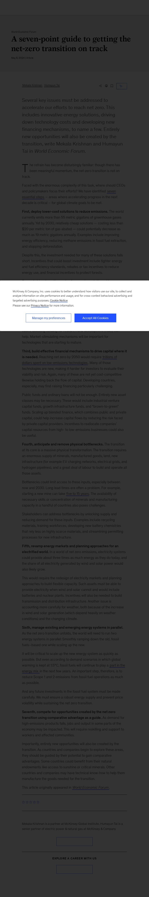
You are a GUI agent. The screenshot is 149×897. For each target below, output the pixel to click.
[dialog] (74, 306)
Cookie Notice (59, 300)
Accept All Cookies (95, 318)
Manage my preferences (48, 318)
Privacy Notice (40, 305)
